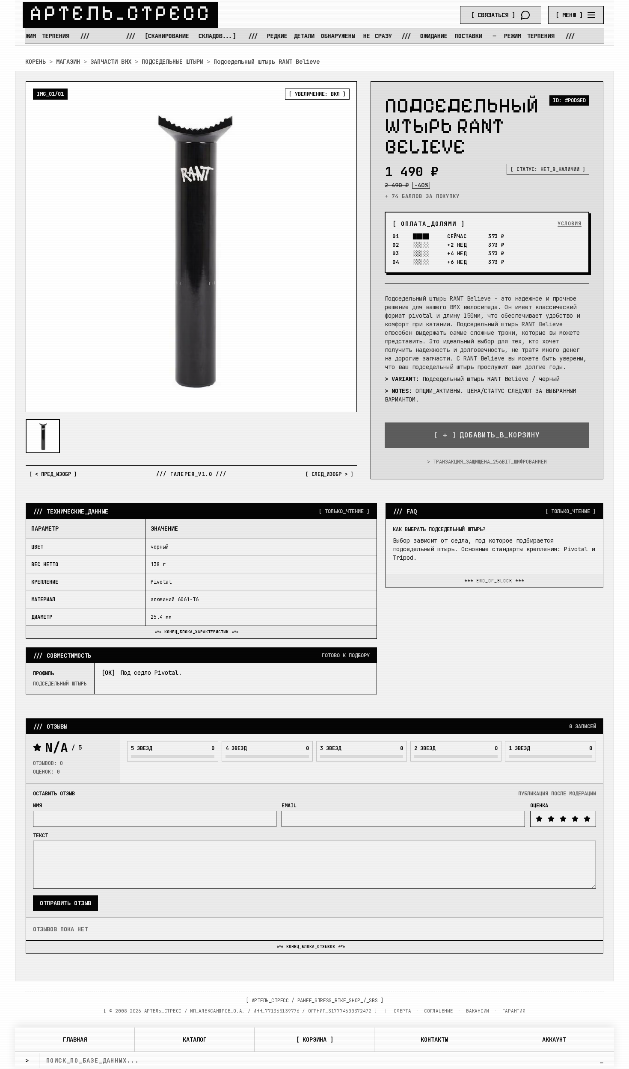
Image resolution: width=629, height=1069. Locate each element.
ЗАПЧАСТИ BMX (110, 61)
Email (289, 805)
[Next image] (343, 247)
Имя (37, 805)
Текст (40, 835)
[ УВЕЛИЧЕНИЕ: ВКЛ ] (317, 94)
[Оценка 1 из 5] (539, 819)
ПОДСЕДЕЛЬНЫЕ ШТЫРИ (172, 61)
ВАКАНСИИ (477, 1011)
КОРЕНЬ (35, 61)
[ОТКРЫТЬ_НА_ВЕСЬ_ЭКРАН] (191, 247)
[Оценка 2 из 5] (551, 819)
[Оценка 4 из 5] (575, 819)
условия (570, 223)
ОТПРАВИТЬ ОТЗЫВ (65, 903)
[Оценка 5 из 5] (587, 819)
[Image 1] (43, 436)
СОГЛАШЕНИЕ (438, 1011)
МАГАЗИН (68, 61)
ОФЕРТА (402, 1011)
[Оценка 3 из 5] (563, 819)
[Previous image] (39, 247)
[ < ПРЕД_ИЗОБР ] (53, 474)
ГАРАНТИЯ (513, 1011)
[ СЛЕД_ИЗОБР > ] (329, 474)
